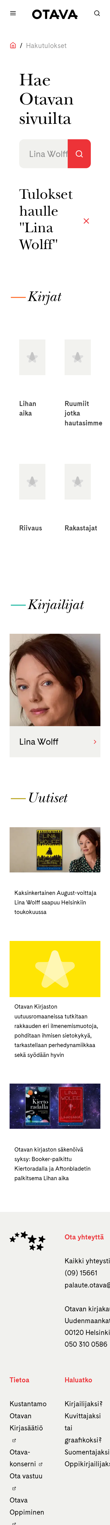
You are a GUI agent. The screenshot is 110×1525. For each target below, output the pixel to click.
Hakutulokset (46, 46)
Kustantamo (28, 1404)
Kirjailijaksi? (84, 1404)
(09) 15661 (81, 1273)
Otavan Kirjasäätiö (26, 1422)
